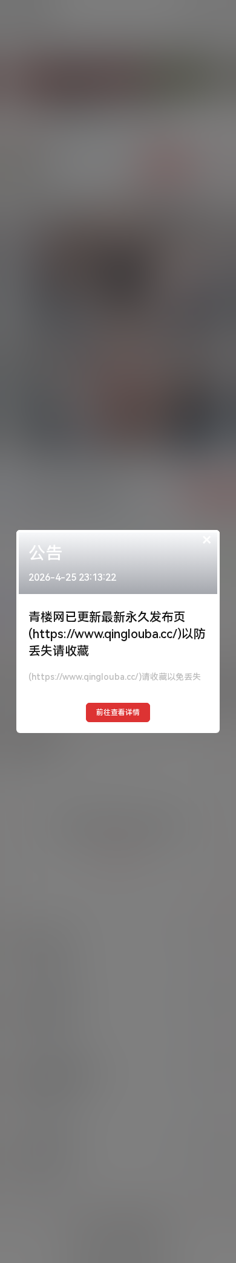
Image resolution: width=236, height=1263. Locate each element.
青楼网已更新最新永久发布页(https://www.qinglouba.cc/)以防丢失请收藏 (117, 634)
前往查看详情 (118, 712)
